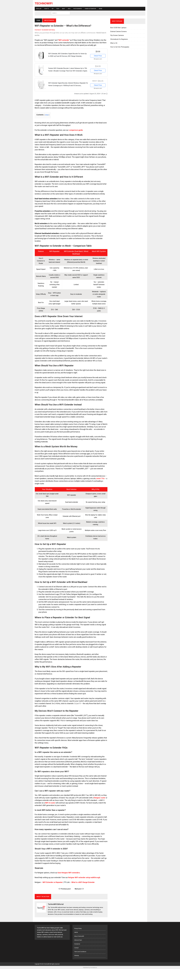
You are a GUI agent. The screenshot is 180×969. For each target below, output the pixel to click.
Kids (69, 8)
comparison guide (76, 130)
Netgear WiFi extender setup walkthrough (84, 877)
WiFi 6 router (50, 803)
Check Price (98, 56)
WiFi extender (63, 40)
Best (63, 8)
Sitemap (76, 955)
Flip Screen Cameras (117, 35)
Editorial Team (78, 940)
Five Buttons (93, 967)
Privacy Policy (78, 928)
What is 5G (113, 43)
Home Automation (90, 8)
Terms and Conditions (80, 951)
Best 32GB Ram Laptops (118, 28)
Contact (76, 947)
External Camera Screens (118, 31)
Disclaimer (77, 944)
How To (46, 8)
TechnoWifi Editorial (48, 30)
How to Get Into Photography (119, 47)
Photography (77, 8)
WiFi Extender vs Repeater (53, 882)
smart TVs (100, 478)
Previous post (66, 889)
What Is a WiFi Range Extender (83, 882)
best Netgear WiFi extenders (69, 873)
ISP (52, 8)
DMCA (76, 932)
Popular (38, 8)
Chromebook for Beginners (119, 39)
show (46, 115)
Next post (78, 889)
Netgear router (99, 798)
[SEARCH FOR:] (60, 13)
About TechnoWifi (79, 936)
